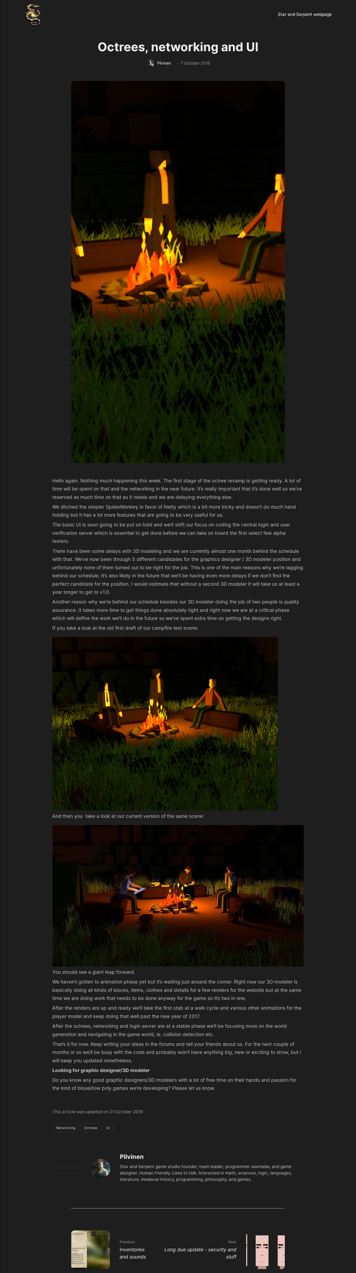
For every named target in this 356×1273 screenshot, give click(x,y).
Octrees (90, 1128)
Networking (65, 1128)
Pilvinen (164, 63)
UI (108, 1128)
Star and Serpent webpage (305, 14)
